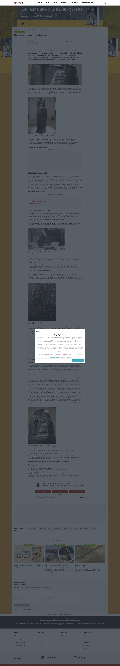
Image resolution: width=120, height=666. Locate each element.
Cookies (56, 357)
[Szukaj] (105, 3)
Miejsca (55, 2)
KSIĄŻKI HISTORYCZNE (87, 2)
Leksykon (64, 2)
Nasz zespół (74, 2)
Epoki (47, 2)
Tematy (40, 2)
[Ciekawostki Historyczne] (20, 3)
